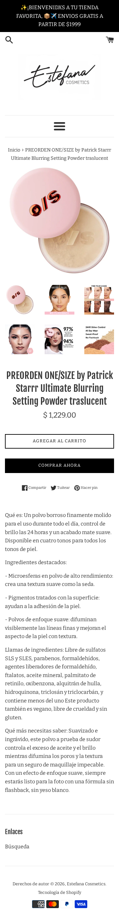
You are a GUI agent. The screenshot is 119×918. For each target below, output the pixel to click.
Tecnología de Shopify (59, 892)
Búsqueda (17, 846)
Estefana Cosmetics (86, 883)
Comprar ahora (59, 465)
